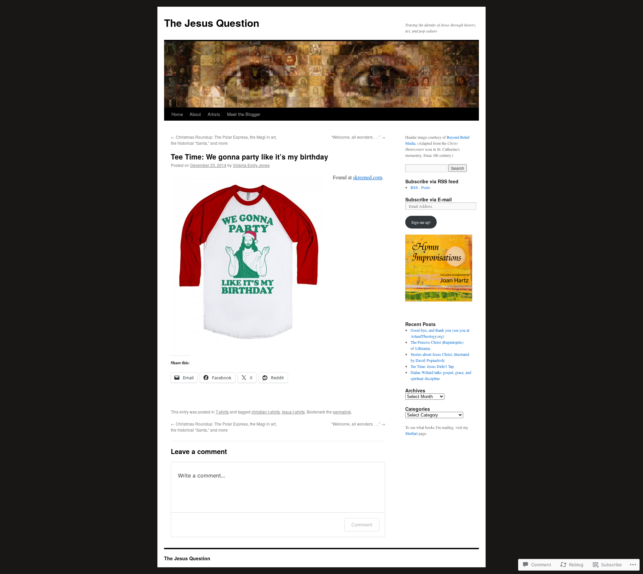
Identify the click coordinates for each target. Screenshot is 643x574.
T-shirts (222, 411)
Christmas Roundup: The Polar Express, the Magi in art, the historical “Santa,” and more (224, 140)
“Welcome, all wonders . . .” (358, 137)
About (195, 114)
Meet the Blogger (243, 114)
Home (177, 114)
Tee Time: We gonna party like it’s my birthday (249, 156)
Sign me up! (421, 222)
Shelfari (411, 433)
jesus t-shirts (293, 411)
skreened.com (367, 177)
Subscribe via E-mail (428, 199)
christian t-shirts (266, 411)
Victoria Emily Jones (251, 165)
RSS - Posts (420, 187)
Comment (361, 524)
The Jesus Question (211, 22)
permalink (342, 411)
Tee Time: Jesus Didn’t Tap (432, 366)
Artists (214, 114)
